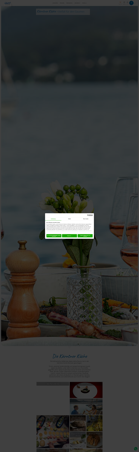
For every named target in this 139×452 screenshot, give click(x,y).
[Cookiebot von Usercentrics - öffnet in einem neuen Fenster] (88, 215)
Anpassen (69, 235)
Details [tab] (69, 218)
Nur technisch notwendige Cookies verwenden (54, 236)
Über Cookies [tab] (85, 218)
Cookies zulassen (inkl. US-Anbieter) (85, 236)
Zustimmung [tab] (53, 218)
